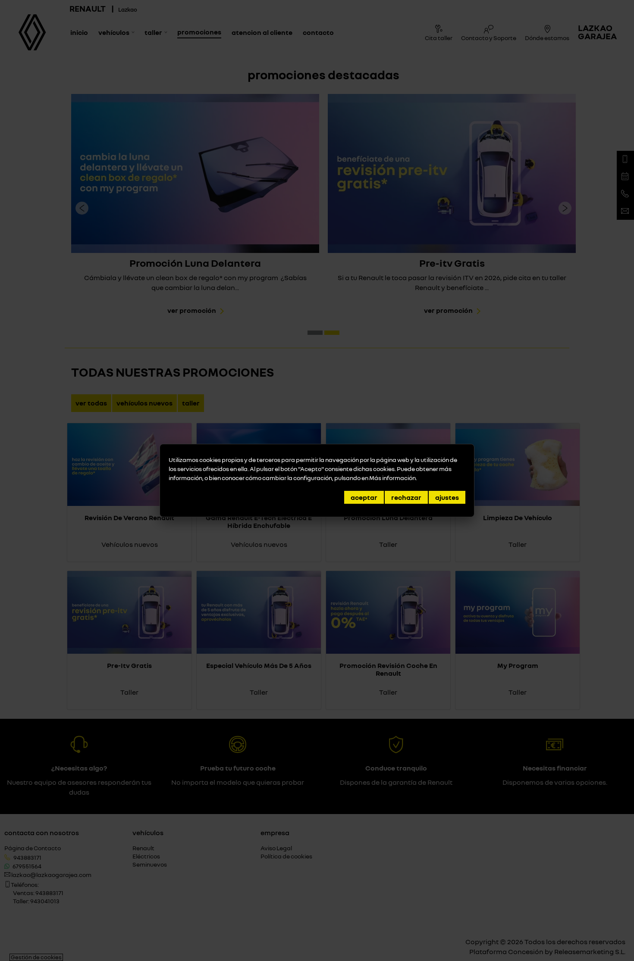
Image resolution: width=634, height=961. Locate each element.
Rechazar (406, 497)
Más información (392, 477)
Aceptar (364, 497)
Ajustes (447, 497)
